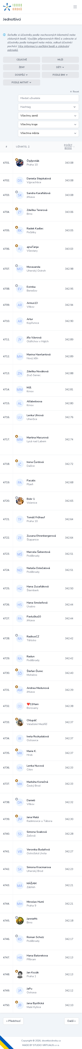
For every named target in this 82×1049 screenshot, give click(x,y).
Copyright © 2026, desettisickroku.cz (41, 1040)
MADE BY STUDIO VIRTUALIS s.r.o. (41, 1045)
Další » (72, 1021)
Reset (76, 91)
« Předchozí (13, 1021)
